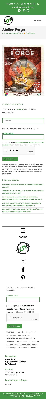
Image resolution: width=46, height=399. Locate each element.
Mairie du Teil (10, 359)
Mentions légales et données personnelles (26, 396)
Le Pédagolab (10, 364)
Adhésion (9, 384)
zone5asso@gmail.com (23, 7)
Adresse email (7, 133)
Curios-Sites (14, 395)
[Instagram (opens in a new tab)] (27, 10)
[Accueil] (3, 33)
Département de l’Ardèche (15, 362)
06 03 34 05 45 (28, 4)
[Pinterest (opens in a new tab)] (24, 10)
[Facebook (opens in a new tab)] (19, 10)
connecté (19, 109)
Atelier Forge (31, 33)
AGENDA (10, 4)
